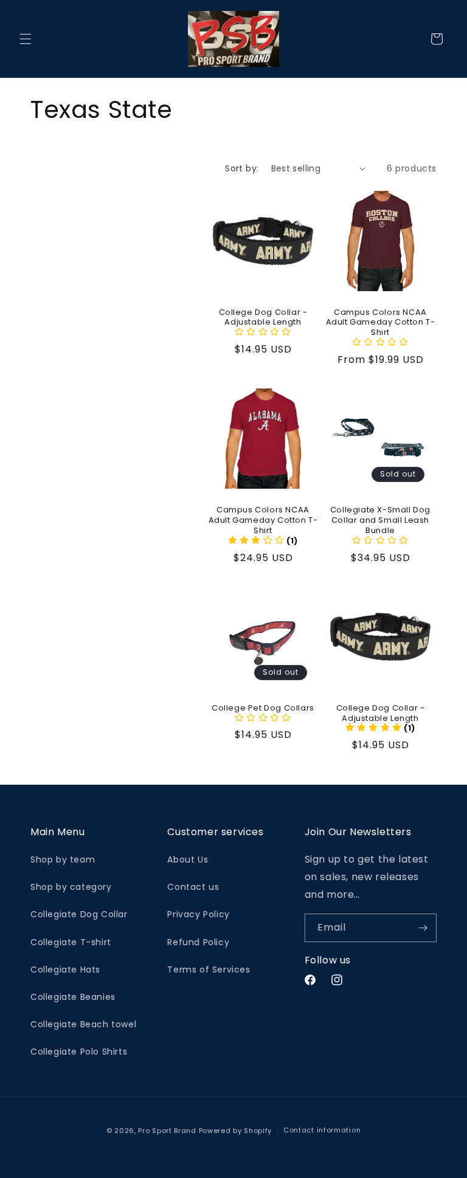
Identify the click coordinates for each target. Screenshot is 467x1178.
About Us (187, 859)
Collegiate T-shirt (70, 942)
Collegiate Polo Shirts (78, 1051)
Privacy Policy (198, 914)
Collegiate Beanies (73, 997)
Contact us (193, 887)
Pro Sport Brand (167, 1130)
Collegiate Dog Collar (79, 914)
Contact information (322, 1130)
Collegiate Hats (65, 969)
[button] (25, 39)
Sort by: (241, 168)
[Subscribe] (422, 928)
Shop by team (62, 859)
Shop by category (71, 887)
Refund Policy (198, 942)
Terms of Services (208, 969)
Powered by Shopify (235, 1130)
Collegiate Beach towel (83, 1024)
